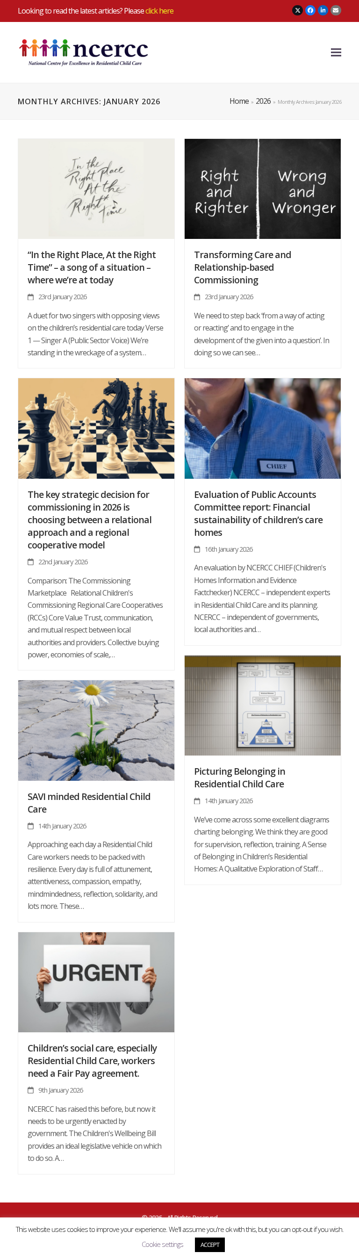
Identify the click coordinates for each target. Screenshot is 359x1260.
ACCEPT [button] (210, 1244)
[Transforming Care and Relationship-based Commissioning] (263, 188)
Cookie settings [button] (162, 1244)
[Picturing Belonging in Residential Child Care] (263, 704)
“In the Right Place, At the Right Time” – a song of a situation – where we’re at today (92, 267)
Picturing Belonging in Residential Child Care (239, 777)
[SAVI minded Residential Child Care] (96, 730)
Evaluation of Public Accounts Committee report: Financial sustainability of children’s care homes (258, 513)
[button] (336, 53)
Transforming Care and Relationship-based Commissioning (242, 267)
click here (159, 11)
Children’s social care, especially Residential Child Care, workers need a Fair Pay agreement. (92, 1061)
